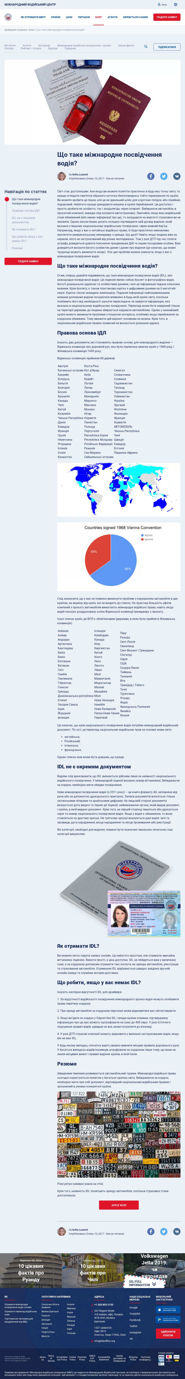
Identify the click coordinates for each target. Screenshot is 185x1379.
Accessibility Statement (104, 1358)
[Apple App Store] (168, 1309)
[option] (31, 1270)
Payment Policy (82, 1358)
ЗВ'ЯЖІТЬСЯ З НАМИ (135, 17)
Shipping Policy (133, 1358)
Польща (71, 1333)
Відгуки (52, 48)
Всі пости (10, 45)
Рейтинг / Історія (31, 48)
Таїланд (71, 1321)
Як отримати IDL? (24, 229)
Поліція (9, 48)
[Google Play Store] (168, 1319)
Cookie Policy (72, 1358)
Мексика (71, 1308)
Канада (71, 1325)
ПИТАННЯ (84, 17)
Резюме (17, 248)
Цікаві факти (126, 45)
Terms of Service (51, 1358)
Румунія (46, 1315)
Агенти (27, 45)
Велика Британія (50, 1311)
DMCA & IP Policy (92, 1358)
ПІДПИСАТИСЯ (167, 47)
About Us (43, 1358)
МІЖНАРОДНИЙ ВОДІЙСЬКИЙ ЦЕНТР (30, 4)
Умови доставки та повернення (119, 1358)
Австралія (47, 1324)
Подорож (70, 48)
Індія (69, 1329)
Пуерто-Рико (48, 1332)
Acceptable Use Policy (62, 1358)
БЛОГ (98, 17)
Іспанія (70, 1304)
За (78, 174)
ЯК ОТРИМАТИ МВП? (33, 17)
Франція (71, 1316)
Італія (70, 1312)
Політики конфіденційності (145, 1358)
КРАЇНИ (55, 17)
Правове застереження (17, 1372)
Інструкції (44, 45)
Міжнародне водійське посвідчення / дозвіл (84, 45)
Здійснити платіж (168, 1333)
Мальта (46, 1336)
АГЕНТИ (112, 17)
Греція (45, 1328)
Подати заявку (167, 17)
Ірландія (46, 1320)
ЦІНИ (69, 17)
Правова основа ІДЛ (26, 210)
